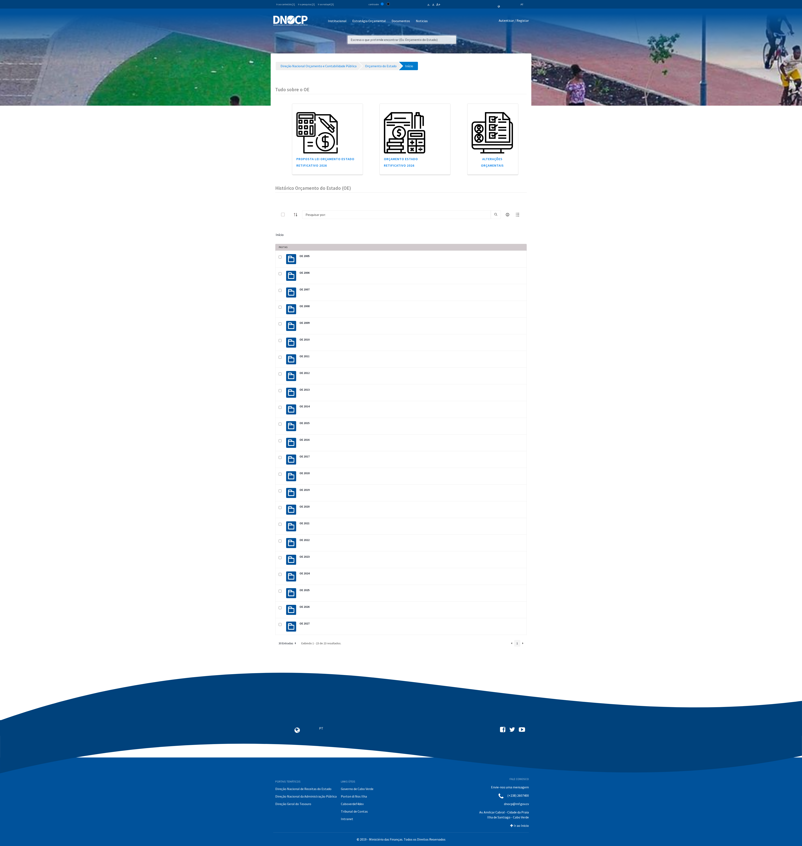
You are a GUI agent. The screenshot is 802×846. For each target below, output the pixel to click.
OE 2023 (304, 557)
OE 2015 (304, 423)
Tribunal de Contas (354, 811)
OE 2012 (304, 373)
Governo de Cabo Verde (357, 789)
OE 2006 (304, 273)
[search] (496, 215)
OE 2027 (304, 623)
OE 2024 (304, 573)
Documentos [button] (401, 21)
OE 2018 (304, 473)
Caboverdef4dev (352, 804)
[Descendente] (296, 214)
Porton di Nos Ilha (354, 796)
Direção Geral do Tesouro (293, 804)
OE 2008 (304, 306)
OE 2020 (304, 506)
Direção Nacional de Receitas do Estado (303, 789)
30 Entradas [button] (286, 643)
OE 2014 (304, 406)
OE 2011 (304, 356)
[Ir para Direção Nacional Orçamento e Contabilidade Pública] (290, 20)
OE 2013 (304, 389)
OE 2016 (304, 440)
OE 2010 (304, 339)
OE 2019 (304, 490)
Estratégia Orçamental (369, 21)
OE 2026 (304, 607)
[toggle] (289, 214)
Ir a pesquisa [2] (306, 4)
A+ (438, 4)
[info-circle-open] (507, 214)
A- (429, 5)
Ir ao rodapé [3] (326, 4)
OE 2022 (304, 540)
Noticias (422, 21)
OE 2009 (304, 323)
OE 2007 (304, 289)
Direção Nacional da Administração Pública (306, 796)
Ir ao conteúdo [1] (285, 4)
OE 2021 (304, 523)
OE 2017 (304, 456)
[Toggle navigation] (313, 21)
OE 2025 (304, 590)
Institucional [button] (337, 21)
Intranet (347, 819)
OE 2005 (304, 256)
